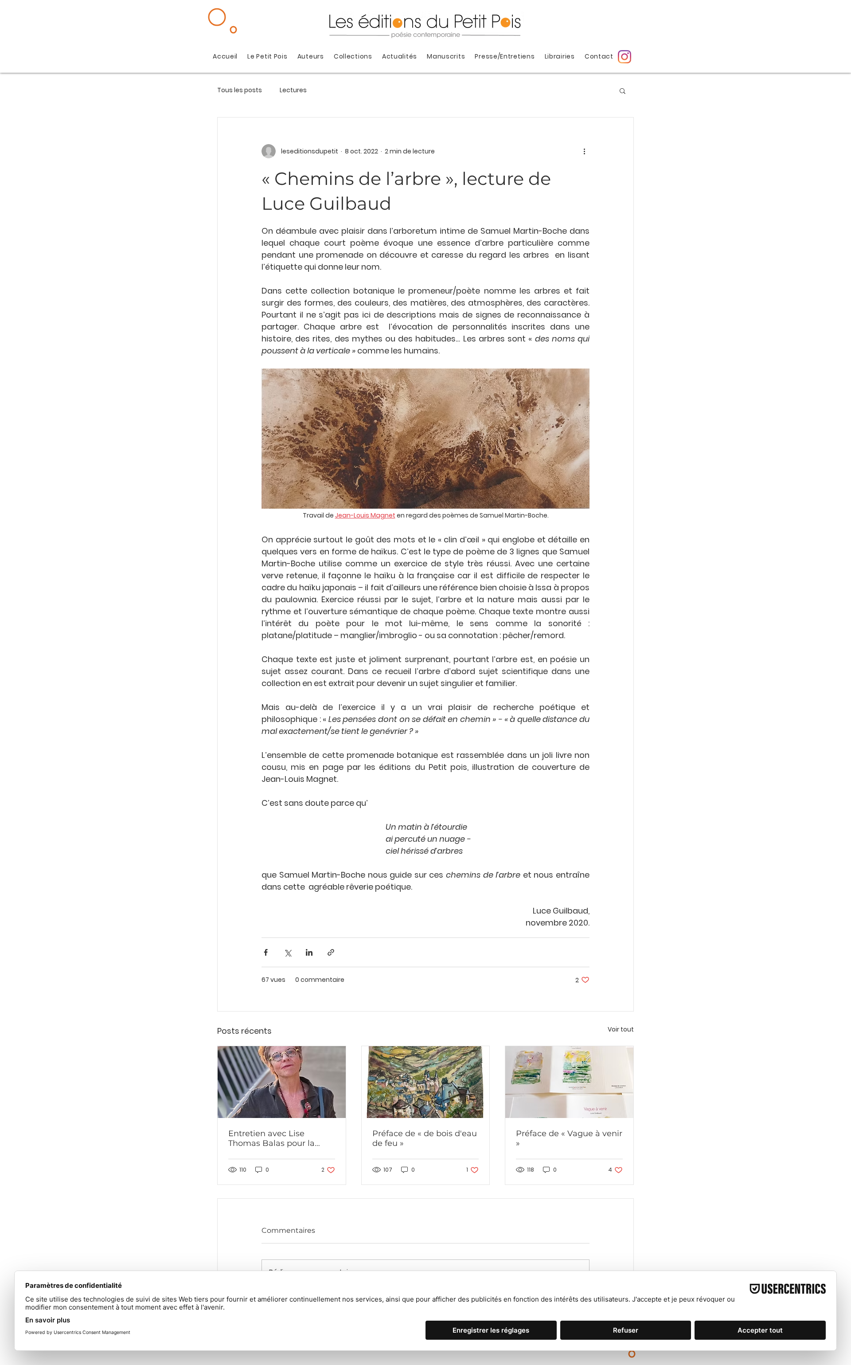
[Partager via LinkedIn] (309, 952)
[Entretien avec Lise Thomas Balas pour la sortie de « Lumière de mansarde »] (282, 1082)
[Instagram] (624, 56)
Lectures (293, 90)
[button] (622, 90)
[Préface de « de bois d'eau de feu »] (426, 1082)
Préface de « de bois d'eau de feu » (424, 1138)
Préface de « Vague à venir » (569, 1138)
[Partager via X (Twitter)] (287, 952)
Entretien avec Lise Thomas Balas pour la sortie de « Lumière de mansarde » (272, 1138)
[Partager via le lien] (331, 952)
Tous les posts (239, 90)
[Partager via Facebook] (266, 952)
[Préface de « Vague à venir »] (569, 1082)
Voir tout (621, 1029)
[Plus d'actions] (584, 151)
